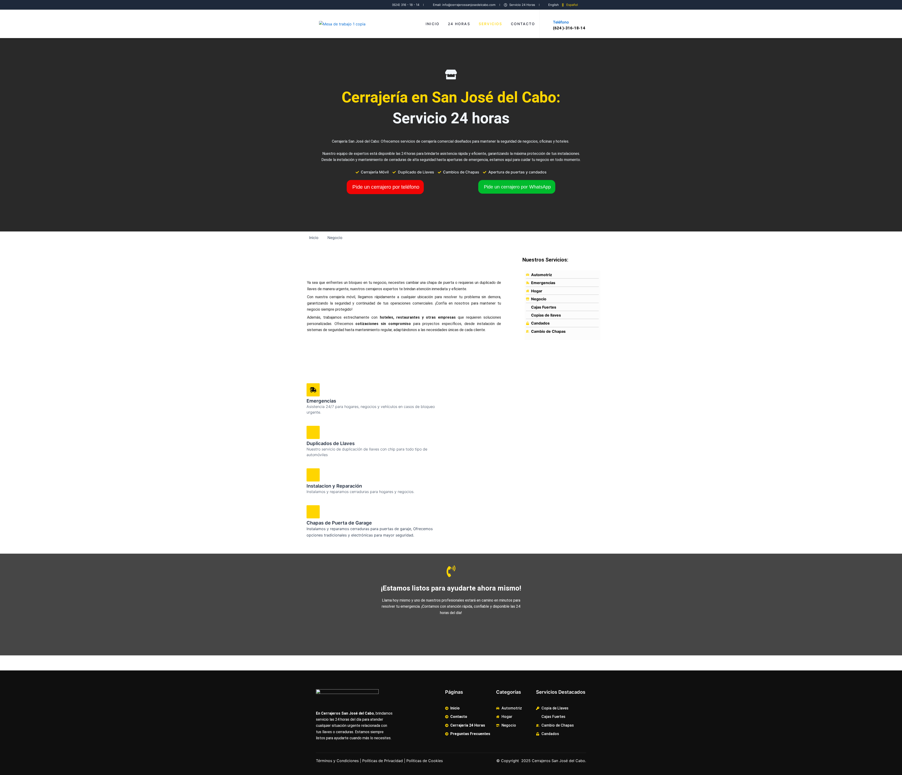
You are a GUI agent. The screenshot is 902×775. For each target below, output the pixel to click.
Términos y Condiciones (337, 760)
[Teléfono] (557, 14)
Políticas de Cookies (424, 760)
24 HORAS (459, 24)
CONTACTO (523, 24)
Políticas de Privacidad (382, 760)
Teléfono (561, 22)
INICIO (432, 24)
